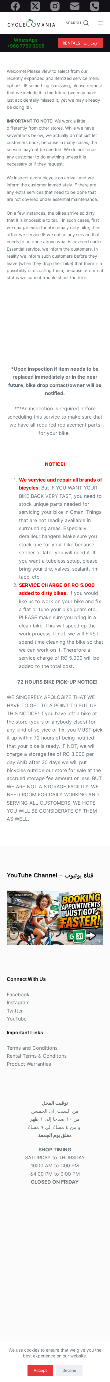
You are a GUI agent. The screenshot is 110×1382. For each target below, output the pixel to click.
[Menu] (100, 23)
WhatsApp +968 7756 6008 (26, 43)
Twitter (15, 1011)
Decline (69, 1370)
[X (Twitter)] (35, 6)
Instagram (18, 1002)
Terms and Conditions (32, 1048)
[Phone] (94, 6)
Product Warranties (29, 1064)
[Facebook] (15, 6)
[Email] (74, 6)
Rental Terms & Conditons (37, 1056)
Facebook (18, 994)
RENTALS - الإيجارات (81, 43)
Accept (40, 1370)
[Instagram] (55, 6)
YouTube (17, 1019)
